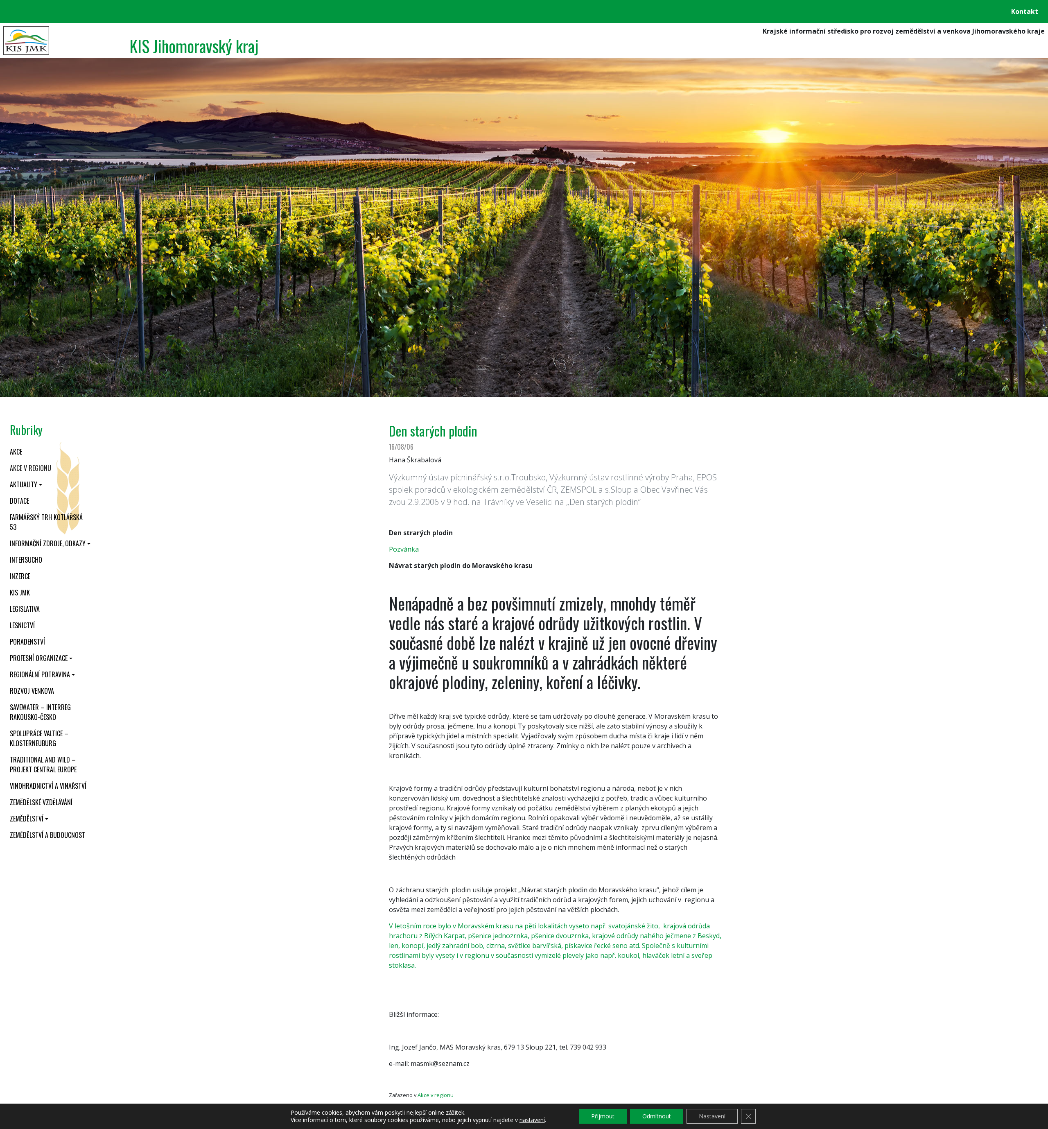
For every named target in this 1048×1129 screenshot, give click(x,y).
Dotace (19, 501)
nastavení (532, 1120)
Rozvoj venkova (32, 691)
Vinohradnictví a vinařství (48, 786)
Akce (16, 452)
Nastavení (712, 1116)
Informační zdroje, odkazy (48, 543)
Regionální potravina (40, 674)
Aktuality (23, 484)
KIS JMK (20, 592)
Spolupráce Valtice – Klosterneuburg (39, 738)
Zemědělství (26, 819)
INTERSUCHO (26, 560)
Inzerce (20, 576)
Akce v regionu (30, 468)
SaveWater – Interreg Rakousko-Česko (40, 712)
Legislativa (25, 609)
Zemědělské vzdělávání (41, 802)
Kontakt (1024, 11)
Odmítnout (656, 1116)
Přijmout (602, 1116)
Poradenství (27, 642)
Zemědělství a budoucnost (47, 835)
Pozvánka (404, 549)
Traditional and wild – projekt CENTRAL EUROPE (43, 764)
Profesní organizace (39, 658)
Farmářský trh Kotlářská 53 (46, 522)
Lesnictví (22, 625)
